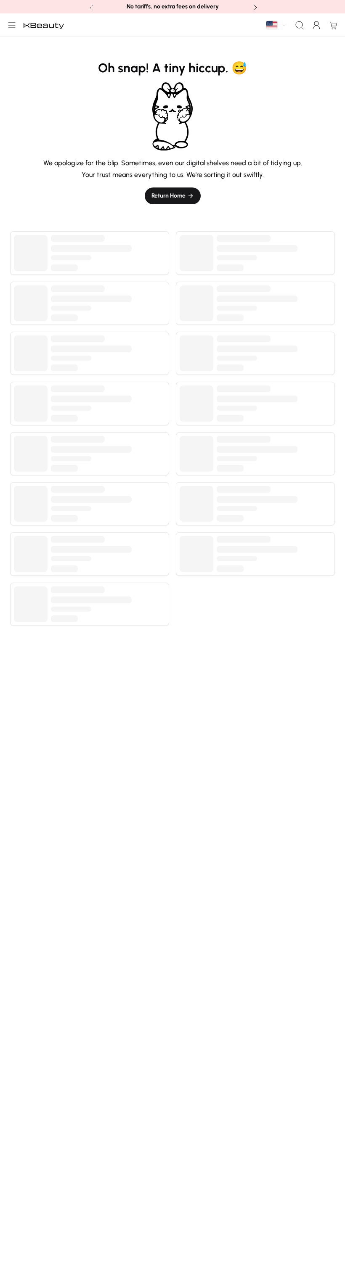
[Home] (44, 25)
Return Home (168, 195)
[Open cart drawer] (331, 25)
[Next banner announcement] (254, 7)
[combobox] (277, 25)
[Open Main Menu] (10, 25)
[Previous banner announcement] (90, 7)
